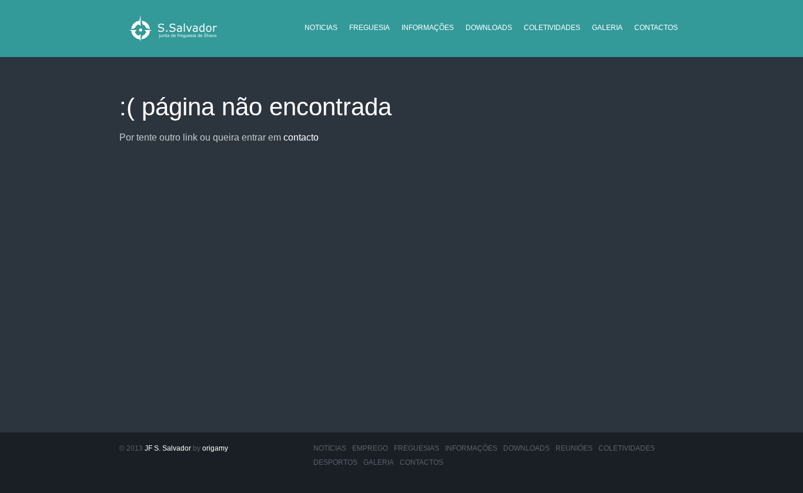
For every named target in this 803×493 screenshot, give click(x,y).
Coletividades (552, 28)
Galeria (607, 28)
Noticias (321, 28)
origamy (215, 448)
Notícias (329, 448)
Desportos (335, 462)
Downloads (489, 28)
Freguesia (369, 28)
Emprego (370, 448)
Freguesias (416, 448)
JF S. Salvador (168, 448)
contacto (301, 137)
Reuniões (574, 448)
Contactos (656, 28)
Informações (428, 28)
